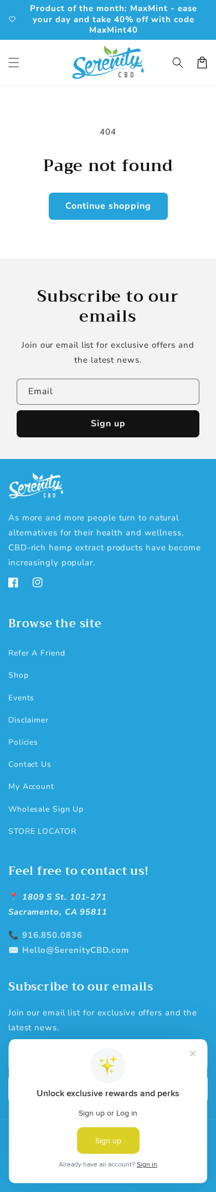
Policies (23, 742)
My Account (31, 786)
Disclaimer (28, 720)
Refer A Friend (36, 653)
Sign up (108, 423)
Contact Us (30, 764)
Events (21, 698)
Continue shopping (108, 206)
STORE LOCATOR (42, 831)
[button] (14, 62)
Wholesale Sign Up (46, 809)
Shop (18, 675)
